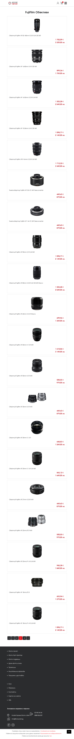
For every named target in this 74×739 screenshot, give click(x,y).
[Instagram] (13, 725)
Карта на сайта (15, 696)
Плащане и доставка (16, 675)
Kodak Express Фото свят (21, 715)
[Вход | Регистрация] (58, 3)
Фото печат (13, 651)
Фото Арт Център (15, 655)
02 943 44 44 (38, 712)
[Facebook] (8, 725)
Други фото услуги (15, 663)
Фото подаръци (14, 659)
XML (10, 700)
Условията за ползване (48, 731)
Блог (10, 684)
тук (50, 736)
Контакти (12, 692)
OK (69, 731)
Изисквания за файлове (17, 671)
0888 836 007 (38, 715)
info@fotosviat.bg (17, 719)
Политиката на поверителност (51, 733)
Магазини (12, 688)
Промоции (12, 667)
